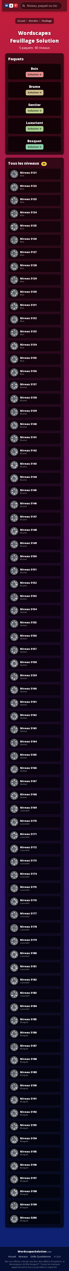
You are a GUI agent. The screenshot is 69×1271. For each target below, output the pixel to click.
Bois (34, 68)
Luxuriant (34, 123)
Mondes (33, 20)
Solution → (34, 74)
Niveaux (23, 1256)
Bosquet (34, 141)
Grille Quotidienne (40, 1256)
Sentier (34, 105)
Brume (34, 86)
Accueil (21, 20)
